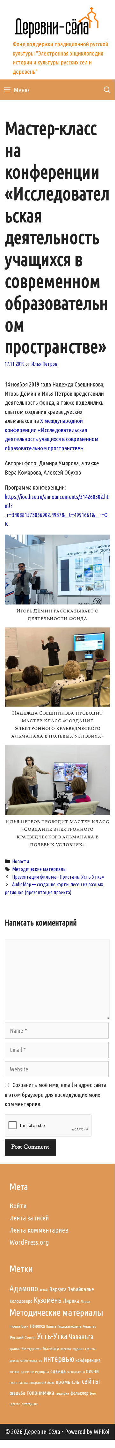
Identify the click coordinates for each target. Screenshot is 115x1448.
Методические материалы (39, 869)
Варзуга (58, 1289)
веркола (65, 1349)
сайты (91, 1381)
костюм (14, 1372)
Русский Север (23, 1337)
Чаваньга (81, 1336)
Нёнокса (37, 1326)
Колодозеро (21, 1301)
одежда (58, 1371)
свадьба (17, 1393)
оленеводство (76, 1372)
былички (51, 1348)
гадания (78, 1349)
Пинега (51, 1326)
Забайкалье (81, 1289)
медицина (42, 1372)
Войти (18, 1206)
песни (92, 1371)
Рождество (89, 1326)
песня (13, 1382)
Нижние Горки (19, 1326)
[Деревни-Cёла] (57, 21)
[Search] (107, 89)
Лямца (85, 1301)
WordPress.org (29, 1242)
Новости (20, 861)
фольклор (79, 1393)
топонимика (40, 1392)
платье (23, 1382)
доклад (14, 1360)
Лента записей (29, 1218)
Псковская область (69, 1326)
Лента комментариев (39, 1230)
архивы (15, 1349)
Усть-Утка (52, 1336)
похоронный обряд (41, 1382)
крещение (27, 1372)
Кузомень (47, 1300)
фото (93, 1393)
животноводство (31, 1360)
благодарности (31, 1349)
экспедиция (30, 1404)
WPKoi (101, 1431)
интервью (58, 1358)
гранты (90, 1349)
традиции (62, 1393)
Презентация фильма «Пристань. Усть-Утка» (58, 877)
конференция (87, 1360)
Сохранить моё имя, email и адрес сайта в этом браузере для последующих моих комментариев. (55, 1094)
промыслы (68, 1381)
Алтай (44, 1290)
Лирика (71, 1300)
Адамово (24, 1288)
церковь (15, 1404)
